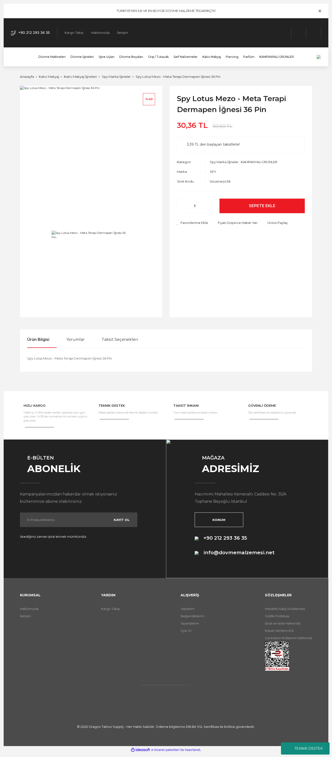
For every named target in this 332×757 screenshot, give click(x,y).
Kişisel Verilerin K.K (279, 631)
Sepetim (187, 609)
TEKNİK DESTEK (308, 748)
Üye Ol (186, 631)
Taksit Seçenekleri (120, 339)
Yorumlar (75, 339)
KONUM (218, 520)
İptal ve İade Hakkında (282, 623)
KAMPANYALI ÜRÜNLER (259, 162)
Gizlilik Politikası (277, 616)
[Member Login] (298, 32)
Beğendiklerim (192, 616)
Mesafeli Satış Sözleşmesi (285, 609)
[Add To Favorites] (192, 222)
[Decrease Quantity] (183, 206)
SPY (213, 172)
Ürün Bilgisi (38, 339)
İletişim (122, 33)
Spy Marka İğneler (224, 162)
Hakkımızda (100, 33)
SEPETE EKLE (262, 205)
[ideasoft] (140, 750)
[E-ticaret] (165, 750)
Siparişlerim (190, 623)
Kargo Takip (74, 33)
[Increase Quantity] (206, 206)
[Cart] (313, 32)
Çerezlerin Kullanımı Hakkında (288, 638)
